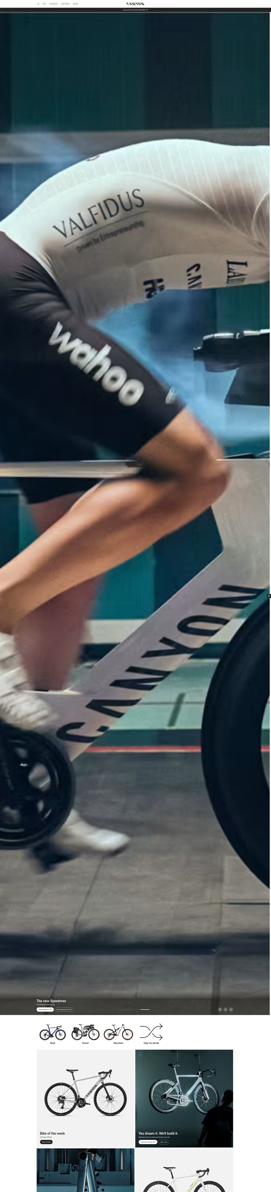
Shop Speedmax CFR (45, 1009)
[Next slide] (231, 1009)
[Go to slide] (124, 1010)
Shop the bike (46, 1142)
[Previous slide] (225, 1009)
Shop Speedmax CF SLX (64, 1009)
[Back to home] (135, 4)
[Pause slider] (220, 1009)
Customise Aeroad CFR (148, 1142)
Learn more (163, 1142)
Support (75, 4)
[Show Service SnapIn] (269, 596)
